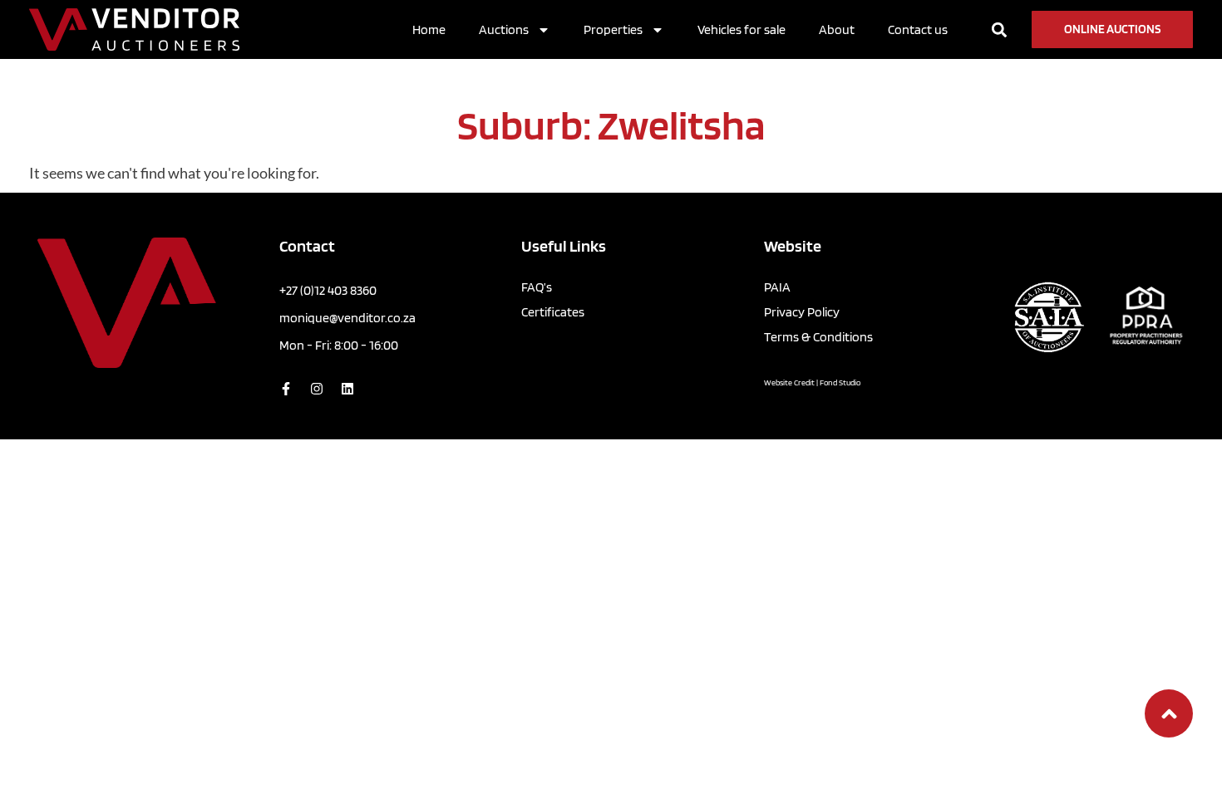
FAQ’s (536, 287)
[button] (999, 29)
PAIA (777, 287)
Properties (613, 29)
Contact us (918, 29)
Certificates (552, 312)
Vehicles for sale (741, 29)
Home (429, 29)
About (837, 29)
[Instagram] (316, 388)
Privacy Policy (802, 312)
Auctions (504, 29)
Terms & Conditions (818, 337)
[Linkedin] (347, 388)
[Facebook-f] (286, 388)
